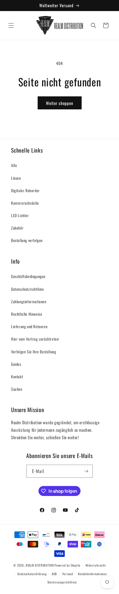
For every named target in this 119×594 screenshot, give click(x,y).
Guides (16, 364)
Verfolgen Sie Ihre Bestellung (33, 351)
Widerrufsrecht (96, 565)
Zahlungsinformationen (28, 301)
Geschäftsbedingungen (28, 276)
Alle (14, 165)
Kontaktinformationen (92, 574)
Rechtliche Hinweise (26, 314)
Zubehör (17, 228)
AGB (54, 574)
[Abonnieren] (86, 471)
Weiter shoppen (59, 103)
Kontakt (17, 376)
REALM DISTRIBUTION (40, 565)
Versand (67, 574)
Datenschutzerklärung (31, 574)
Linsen (16, 178)
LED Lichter (20, 215)
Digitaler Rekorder (25, 190)
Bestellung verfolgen (27, 240)
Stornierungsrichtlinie (62, 582)
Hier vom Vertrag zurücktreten (35, 339)
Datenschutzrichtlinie (27, 289)
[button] (11, 25)
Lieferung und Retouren (29, 326)
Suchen (16, 389)
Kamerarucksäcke (25, 203)
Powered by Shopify (67, 565)
